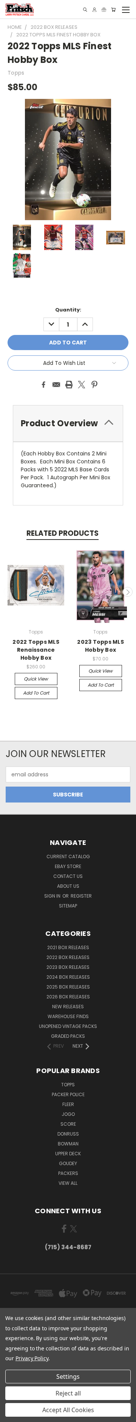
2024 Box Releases (68, 977)
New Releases (68, 1006)
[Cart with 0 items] (113, 9)
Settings (68, 1376)
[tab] (68, 423)
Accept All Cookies (68, 1410)
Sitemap (68, 906)
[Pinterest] (94, 384)
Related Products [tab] (62, 533)
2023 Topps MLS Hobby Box (100, 646)
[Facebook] (43, 384)
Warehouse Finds (68, 1016)
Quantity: (68, 309)
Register (81, 896)
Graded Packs (68, 1036)
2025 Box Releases (68, 987)
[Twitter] (81, 384)
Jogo (68, 1114)
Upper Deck (68, 1153)
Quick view (36, 679)
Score (68, 1124)
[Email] (56, 384)
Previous (9, 592)
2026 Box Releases (68, 996)
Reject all (68, 1393)
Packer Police (68, 1094)
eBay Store (68, 866)
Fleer (68, 1104)
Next (128, 592)
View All (68, 1183)
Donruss (68, 1134)
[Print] (69, 384)
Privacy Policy (31, 1358)
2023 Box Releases (68, 967)
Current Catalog (68, 856)
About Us (68, 886)
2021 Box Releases (68, 947)
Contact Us (68, 876)
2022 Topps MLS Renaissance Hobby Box (35, 650)
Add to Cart (36, 693)
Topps (68, 1084)
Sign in (53, 896)
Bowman (68, 1143)
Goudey (68, 1163)
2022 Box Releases (68, 957)
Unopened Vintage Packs (68, 1026)
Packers (68, 1173)
